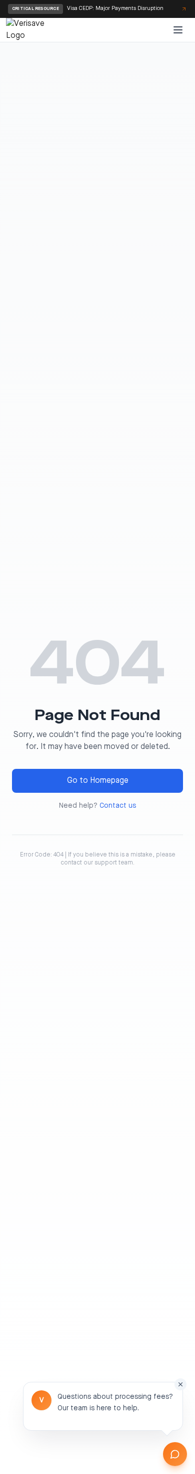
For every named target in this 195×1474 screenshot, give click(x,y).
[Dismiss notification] (180, 1384)
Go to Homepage (97, 781)
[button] (103, 1406)
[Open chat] (175, 1454)
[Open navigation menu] (178, 30)
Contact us (118, 805)
